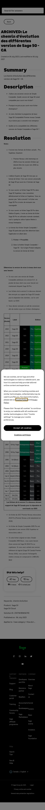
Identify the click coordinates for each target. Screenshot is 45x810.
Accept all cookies (22, 428)
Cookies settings (22, 435)
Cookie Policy (21, 399)
